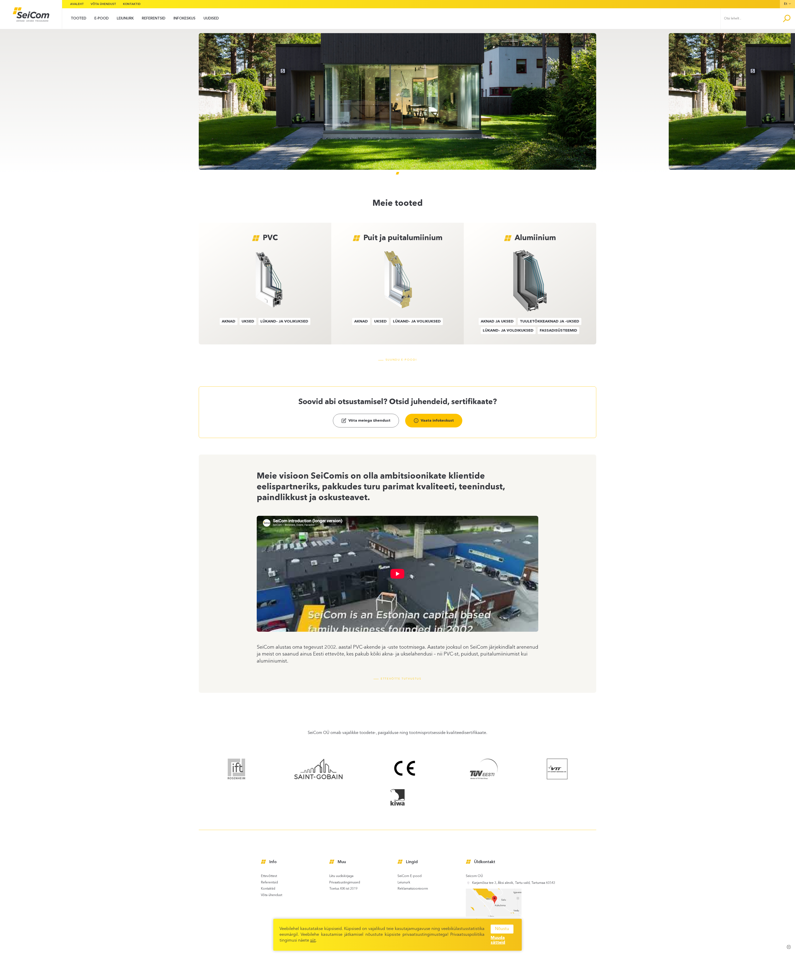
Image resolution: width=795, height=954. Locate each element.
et (785, 4)
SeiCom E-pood (410, 876)
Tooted (78, 18)
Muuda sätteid (498, 940)
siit (313, 940)
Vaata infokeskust (437, 420)
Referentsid (153, 18)
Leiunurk (404, 882)
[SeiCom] (31, 14)
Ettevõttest (269, 876)
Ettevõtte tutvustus (401, 678)
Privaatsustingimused (344, 882)
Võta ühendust (103, 4)
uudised (211, 18)
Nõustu (502, 929)
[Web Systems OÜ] (789, 946)
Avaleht (77, 4)
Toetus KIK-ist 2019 (343, 888)
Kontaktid (132, 4)
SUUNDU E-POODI (401, 360)
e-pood (101, 18)
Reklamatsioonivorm (413, 888)
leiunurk (125, 18)
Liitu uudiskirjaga (341, 876)
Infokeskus (184, 18)
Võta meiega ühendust (369, 420)
